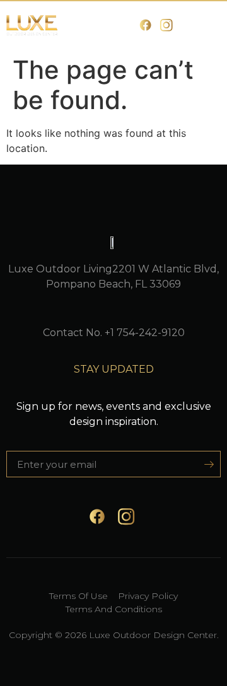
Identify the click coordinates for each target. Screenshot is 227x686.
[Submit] (204, 464)
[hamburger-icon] (206, 25)
